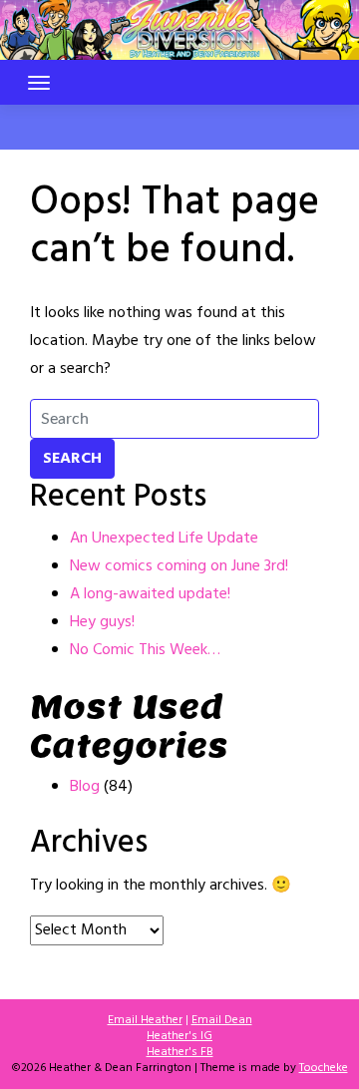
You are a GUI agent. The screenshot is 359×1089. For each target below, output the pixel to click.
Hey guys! (102, 622)
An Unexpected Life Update (164, 538)
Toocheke (323, 1068)
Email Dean (221, 1020)
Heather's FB (180, 1052)
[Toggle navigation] (39, 83)
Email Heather (145, 1020)
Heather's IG (179, 1036)
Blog (85, 787)
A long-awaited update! (150, 594)
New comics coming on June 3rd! (179, 566)
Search (72, 459)
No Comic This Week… (145, 650)
